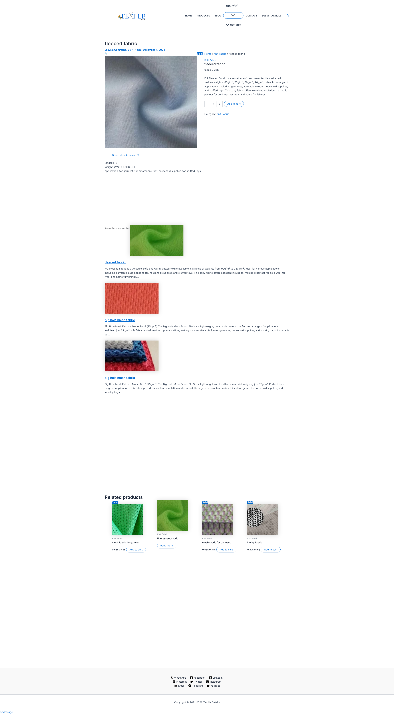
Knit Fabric (220, 53)
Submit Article (271, 15)
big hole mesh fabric (120, 320)
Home (188, 15)
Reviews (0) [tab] (132, 155)
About (230, 6)
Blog (218, 15)
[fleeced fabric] (156, 240)
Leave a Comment (115, 49)
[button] (236, 6)
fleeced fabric (115, 262)
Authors (235, 25)
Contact (251, 15)
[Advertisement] (197, 198)
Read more (166, 545)
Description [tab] (118, 155)
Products (203, 15)
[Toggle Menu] (233, 15)
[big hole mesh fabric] (132, 297)
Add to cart (234, 103)
